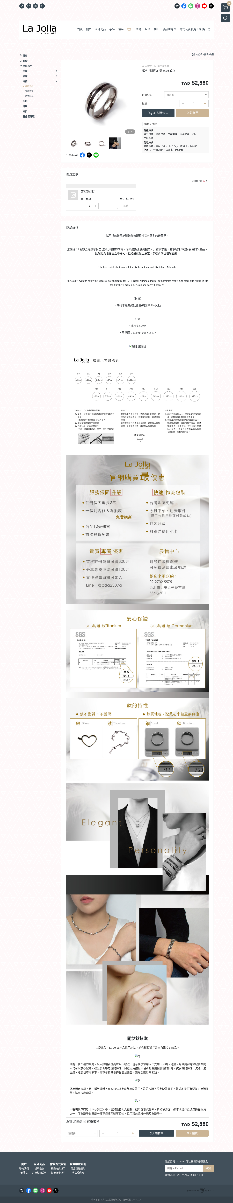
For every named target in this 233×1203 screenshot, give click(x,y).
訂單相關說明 (39, 1172)
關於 (24, 1164)
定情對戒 (29, 96)
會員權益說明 (78, 1164)
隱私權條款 (78, 1172)
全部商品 (39, 1164)
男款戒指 (29, 86)
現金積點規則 (78, 1168)
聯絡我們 (24, 1168)
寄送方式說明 (58, 1168)
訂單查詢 (39, 1168)
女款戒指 (29, 91)
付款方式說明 (58, 1164)
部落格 (24, 1172)
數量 (144, 103)
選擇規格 (147, 94)
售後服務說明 (58, 1172)
